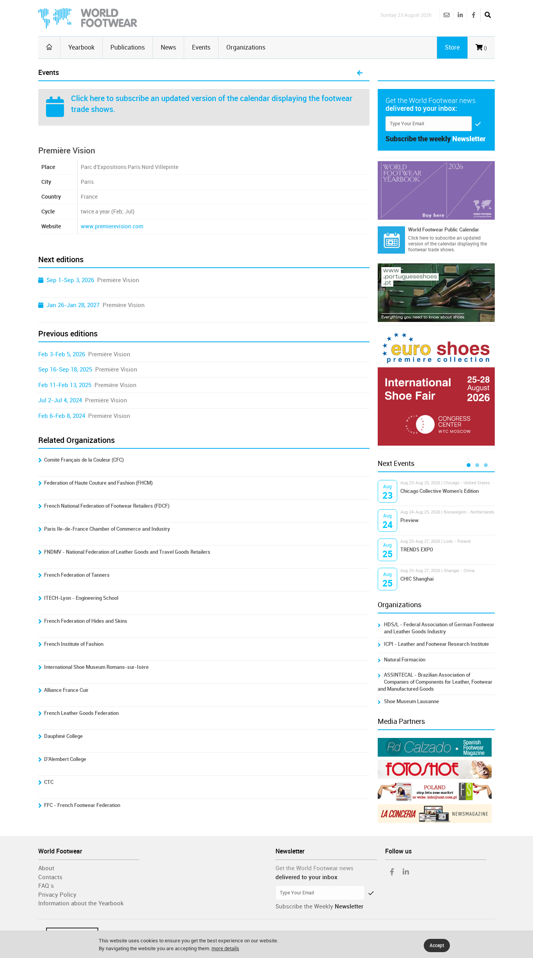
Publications (127, 47)
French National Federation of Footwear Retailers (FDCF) (106, 506)
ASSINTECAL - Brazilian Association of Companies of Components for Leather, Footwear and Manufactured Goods (435, 682)
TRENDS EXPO (416, 550)
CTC (48, 782)
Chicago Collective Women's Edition (439, 491)
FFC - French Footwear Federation (82, 805)
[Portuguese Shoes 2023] (436, 292)
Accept (437, 945)
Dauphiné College (63, 736)
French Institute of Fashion (73, 644)
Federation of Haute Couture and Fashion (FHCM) (98, 483)
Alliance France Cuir (66, 690)
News (168, 47)
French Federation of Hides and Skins (85, 621)
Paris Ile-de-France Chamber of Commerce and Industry (107, 529)
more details (225, 948)
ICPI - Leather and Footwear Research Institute (436, 644)
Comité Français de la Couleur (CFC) (84, 460)
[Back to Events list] (359, 73)
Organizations (245, 47)
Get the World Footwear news (314, 868)
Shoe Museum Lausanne (411, 701)
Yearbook (81, 47)
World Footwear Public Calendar (443, 230)
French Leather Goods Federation (81, 713)
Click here (88, 98)
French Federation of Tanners (77, 575)
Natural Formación (404, 660)
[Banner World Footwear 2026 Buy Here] (436, 190)
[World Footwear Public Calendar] (391, 240)
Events (201, 47)
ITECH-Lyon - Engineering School (81, 598)
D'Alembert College (65, 759)
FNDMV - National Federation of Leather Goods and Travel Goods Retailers (127, 552)
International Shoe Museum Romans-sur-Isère (96, 667)
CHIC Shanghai (417, 579)
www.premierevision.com (112, 226)
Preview (409, 520)
